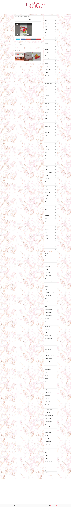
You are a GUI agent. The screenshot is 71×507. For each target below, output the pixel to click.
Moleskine (46, 387)
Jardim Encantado (47, 138)
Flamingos (46, 112)
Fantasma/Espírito (47, 104)
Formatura (46, 115)
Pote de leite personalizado (49, 415)
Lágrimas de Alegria (47, 367)
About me (27, 12)
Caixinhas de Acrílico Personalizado (49, 292)
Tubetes (46, 435)
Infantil (46, 135)
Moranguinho (47, 161)
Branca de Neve (47, 52)
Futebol (46, 120)
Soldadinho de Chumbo (48, 210)
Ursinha (46, 232)
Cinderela (46, 84)
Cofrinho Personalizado (48, 304)
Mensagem (46, 378)
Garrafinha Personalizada (48, 338)
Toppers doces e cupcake (48, 433)
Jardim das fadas (47, 141)
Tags (46, 430)
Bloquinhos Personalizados (48, 264)
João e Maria (47, 143)
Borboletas (46, 49)
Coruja (46, 89)
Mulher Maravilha (47, 163)
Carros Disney (47, 61)
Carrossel (46, 63)
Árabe (46, 249)
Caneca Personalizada (48, 295)
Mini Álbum (46, 384)
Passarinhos (47, 175)
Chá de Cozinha (47, 81)
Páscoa (46, 198)
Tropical (46, 226)
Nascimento (46, 166)
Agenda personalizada (48, 258)
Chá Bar (46, 77)
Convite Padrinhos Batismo (48, 309)
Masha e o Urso (47, 149)
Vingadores (46, 238)
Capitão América (47, 58)
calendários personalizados (48, 447)
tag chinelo (46, 464)
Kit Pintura (46, 343)
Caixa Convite (47, 278)
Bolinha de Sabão (47, 266)
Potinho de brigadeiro (48, 418)
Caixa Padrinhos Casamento (49, 283)
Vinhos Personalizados (48, 441)
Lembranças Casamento (48, 358)
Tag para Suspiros (47, 429)
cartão (46, 450)
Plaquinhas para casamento (48, 407)
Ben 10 (46, 46)
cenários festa (47, 452)
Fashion (40, 12)
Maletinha (46, 370)
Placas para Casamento (48, 401)
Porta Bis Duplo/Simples (48, 409)
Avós (46, 40)
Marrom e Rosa (47, 147)
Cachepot (46, 269)
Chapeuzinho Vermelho (48, 69)
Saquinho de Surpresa (48, 426)
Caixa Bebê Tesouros (48, 275)
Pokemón (46, 189)
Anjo (45, 32)
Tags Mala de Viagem (48, 432)
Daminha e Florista (47, 326)
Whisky (46, 241)
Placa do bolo (47, 398)
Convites (46, 320)
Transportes (47, 224)
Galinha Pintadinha (47, 121)
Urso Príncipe (47, 235)
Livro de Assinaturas (48, 363)
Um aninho (46, 230)
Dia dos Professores (48, 97)
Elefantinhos (47, 100)
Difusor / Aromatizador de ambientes (50, 327)
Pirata (46, 186)
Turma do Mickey (47, 229)
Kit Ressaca (46, 344)
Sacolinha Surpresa (47, 424)
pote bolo (46, 458)
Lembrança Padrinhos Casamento (49, 355)
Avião (46, 38)
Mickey (46, 152)
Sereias (46, 206)
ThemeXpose (52, 505)
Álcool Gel (46, 473)
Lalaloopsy (46, 144)
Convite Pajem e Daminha (48, 315)
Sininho (46, 207)
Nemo (46, 169)
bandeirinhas (47, 446)
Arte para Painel (47, 260)
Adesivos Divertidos (48, 255)
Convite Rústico (47, 318)
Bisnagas (46, 263)
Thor (46, 218)
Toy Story (46, 223)
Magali (46, 146)
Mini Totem (46, 381)
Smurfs (46, 209)
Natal (46, 167)
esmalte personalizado (48, 453)
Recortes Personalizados (48, 421)
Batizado (46, 43)
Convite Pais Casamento (48, 312)
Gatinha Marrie (47, 123)
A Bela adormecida (47, 21)
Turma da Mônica (47, 227)
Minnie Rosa (46, 155)
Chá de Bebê (47, 80)
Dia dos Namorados (48, 95)
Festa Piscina (47, 109)
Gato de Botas (47, 124)
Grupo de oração (47, 126)
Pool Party (46, 190)
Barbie (46, 41)
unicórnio (46, 247)
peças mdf (46, 455)
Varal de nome (47, 438)
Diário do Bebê (47, 329)
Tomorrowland (47, 221)
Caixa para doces (47, 287)
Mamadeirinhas (47, 372)
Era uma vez (47, 103)
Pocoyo (46, 187)
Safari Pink (46, 204)
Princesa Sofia (47, 195)
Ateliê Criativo (22, 44)
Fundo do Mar (47, 118)
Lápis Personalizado (48, 369)
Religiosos (46, 201)
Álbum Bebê (46, 470)
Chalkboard (46, 303)
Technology (36, 12)
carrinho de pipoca (47, 449)
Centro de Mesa (47, 301)
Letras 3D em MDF (47, 361)
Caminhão (46, 57)
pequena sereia (47, 244)
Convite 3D (46, 307)
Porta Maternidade (47, 412)
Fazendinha (46, 106)
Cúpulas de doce (47, 324)
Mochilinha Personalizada (48, 386)
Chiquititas (46, 72)
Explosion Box (47, 332)
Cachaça (46, 55)
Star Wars (46, 212)
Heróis (46, 129)
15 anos (46, 18)
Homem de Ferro (47, 132)
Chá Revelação (47, 78)
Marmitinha (46, 375)
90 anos (46, 20)
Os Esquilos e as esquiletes (49, 172)
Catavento (46, 66)
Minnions (46, 158)
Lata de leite (47, 347)
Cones (46, 306)
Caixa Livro (46, 280)
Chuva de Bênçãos (47, 75)
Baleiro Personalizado (48, 261)
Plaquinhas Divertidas (48, 406)
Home (24, 12)
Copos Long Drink (47, 323)
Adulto (46, 26)
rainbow (46, 246)
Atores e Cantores (47, 35)
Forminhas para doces (48, 335)
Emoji (46, 101)
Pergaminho (46, 181)
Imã (45, 341)
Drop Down (31, 12)
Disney (46, 98)
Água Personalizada (47, 469)
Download (44, 12)
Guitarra (46, 127)
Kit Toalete (46, 346)
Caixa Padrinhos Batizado (48, 281)
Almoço (46, 29)
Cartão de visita (47, 300)
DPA (45, 92)
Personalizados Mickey (48, 183)
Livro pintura (47, 364)
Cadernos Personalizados (48, 272)
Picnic (46, 184)
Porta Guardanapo (47, 410)
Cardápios (46, 298)
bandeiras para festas (48, 444)
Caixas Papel (47, 289)
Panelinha (46, 389)
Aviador (46, 37)
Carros (46, 60)
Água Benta (46, 467)
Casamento (46, 64)
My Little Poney (47, 164)
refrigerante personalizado (48, 461)
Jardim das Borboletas (48, 140)
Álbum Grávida (47, 472)
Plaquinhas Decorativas (48, 404)
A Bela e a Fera (47, 23)
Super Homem (47, 215)
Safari (46, 203)
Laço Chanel (46, 352)
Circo (46, 86)
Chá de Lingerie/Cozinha (48, 83)
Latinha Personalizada (48, 349)
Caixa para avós (47, 286)
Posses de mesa (47, 413)
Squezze (46, 427)
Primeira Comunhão (47, 192)
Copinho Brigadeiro (47, 321)
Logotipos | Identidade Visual (49, 366)
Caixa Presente (47, 284)
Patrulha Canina (47, 178)
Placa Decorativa (47, 395)
